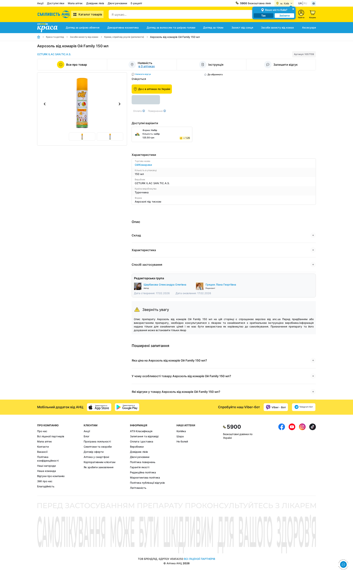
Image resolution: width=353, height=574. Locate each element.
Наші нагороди (46, 465)
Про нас (42, 431)
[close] (293, 8)
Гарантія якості (139, 467)
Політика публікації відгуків (147, 482)
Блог (86, 436)
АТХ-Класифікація (141, 431)
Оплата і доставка (141, 441)
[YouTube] (292, 457)
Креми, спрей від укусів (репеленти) (124, 37)
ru (305, 3)
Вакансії (42, 451)
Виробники (137, 446)
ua (300, 3)
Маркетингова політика (145, 477)
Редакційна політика (143, 472)
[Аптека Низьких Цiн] (54, 14)
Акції (40, 3)
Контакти (43, 446)
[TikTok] (312, 457)
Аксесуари (309, 27)
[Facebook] (281, 457)
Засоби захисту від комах (277, 27)
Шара (180, 436)
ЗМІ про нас (44, 481)
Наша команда (46, 470)
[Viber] (276, 407)
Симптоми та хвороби (98, 446)
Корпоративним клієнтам (99, 462)
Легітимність (138, 487)
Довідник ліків (95, 3)
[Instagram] (302, 457)
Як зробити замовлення (98, 467)
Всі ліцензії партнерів (50, 436)
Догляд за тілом (213, 27)
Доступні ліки (55, 3)
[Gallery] (82, 103)
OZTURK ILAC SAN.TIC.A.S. (54, 54)
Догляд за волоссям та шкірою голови (171, 27)
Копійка (181, 431)
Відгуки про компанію (51, 476)
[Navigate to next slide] (119, 104)
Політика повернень (142, 462)
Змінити (284, 15)
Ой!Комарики (143, 164)
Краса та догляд (55, 37)
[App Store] (99, 407)
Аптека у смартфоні (96, 456)
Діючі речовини (117, 3)
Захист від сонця (242, 27)
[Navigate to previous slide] (44, 104)
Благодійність (45, 486)
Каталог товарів (90, 14)
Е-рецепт (136, 3)
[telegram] (304, 407)
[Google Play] (127, 407)
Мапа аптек (75, 3)
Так (263, 15)
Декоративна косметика (123, 27)
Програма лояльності (97, 441)
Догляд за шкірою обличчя (82, 27)
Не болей (182, 441)
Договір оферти (94, 451)
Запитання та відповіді (144, 436)
